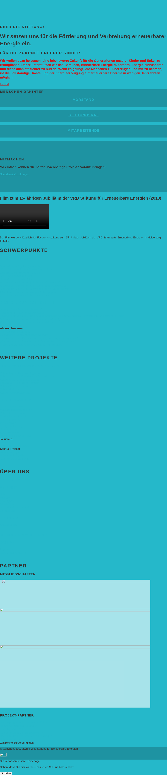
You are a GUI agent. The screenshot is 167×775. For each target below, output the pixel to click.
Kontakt (8, 542)
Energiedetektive (10, 419)
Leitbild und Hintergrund (14, 507)
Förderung (11, 518)
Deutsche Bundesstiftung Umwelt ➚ (22, 732)
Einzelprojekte (15, 399)
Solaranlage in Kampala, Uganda (20, 373)
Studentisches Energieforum (17, 416)
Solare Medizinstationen (14, 389)
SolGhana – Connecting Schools (19, 382)
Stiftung (8, 487)
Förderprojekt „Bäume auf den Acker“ (22, 312)
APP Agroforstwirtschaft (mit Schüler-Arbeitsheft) (30, 282)
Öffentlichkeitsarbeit (12, 406)
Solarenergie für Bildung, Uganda (20, 379)
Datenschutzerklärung (13, 552)
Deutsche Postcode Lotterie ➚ (18, 725)
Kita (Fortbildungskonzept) (16, 275)
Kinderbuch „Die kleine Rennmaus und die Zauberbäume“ (34, 288)
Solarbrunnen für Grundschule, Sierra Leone (27, 376)
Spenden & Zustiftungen (14, 174)
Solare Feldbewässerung (15, 392)
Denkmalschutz (9, 429)
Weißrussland (8, 422)
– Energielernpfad (10, 452)
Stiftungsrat (83, 115)
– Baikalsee (7, 442)
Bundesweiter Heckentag (15, 331)
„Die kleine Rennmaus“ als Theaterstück (24, 295)
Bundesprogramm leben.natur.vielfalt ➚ (24, 722)
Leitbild (4, 84)
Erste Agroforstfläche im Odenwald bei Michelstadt (31, 344)
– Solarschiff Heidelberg (14, 445)
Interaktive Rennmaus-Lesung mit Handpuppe (28, 292)
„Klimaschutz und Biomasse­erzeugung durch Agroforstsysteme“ (39, 338)
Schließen (6, 773)
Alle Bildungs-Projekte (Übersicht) (20, 266)
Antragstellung (8, 524)
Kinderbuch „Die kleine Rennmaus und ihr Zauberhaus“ (33, 285)
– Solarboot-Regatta (12, 455)
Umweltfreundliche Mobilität (17, 279)
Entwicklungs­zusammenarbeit (30, 366)
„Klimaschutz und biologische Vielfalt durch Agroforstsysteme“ (38, 341)
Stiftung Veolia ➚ (10, 739)
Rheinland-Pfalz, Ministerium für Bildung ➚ (26, 736)
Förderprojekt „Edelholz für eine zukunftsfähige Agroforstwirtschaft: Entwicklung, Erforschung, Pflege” (62, 315)
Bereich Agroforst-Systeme (28, 302)
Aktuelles (10, 480)
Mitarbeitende (84, 130)
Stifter (3, 494)
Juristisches (7, 510)
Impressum (7, 549)
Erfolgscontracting (11, 426)
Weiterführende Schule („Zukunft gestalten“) (26, 269)
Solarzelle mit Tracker (13, 413)
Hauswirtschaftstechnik (14, 458)
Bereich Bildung (16, 259)
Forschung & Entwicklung (15, 435)
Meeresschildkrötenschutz (16, 409)
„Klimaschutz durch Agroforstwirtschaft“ (24, 334)
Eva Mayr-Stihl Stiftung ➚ (15, 729)
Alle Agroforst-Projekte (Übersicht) (21, 309)
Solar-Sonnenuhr (10, 432)
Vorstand (83, 99)
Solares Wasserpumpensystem (19, 386)
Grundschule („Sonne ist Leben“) (20, 272)
